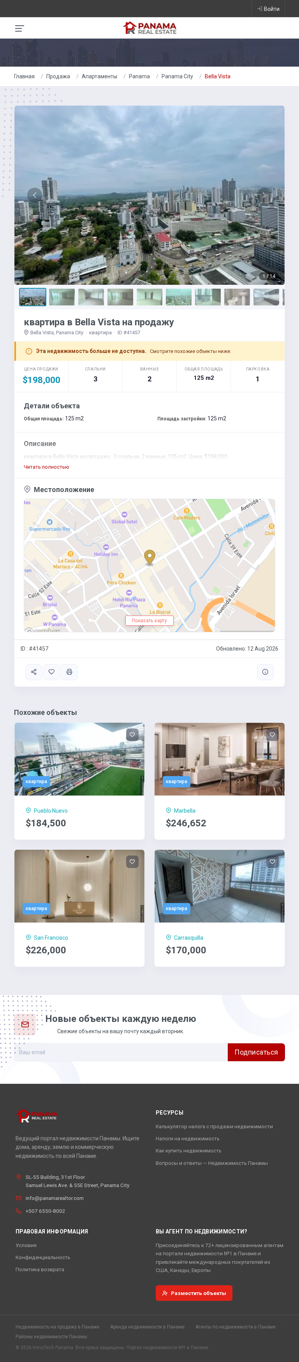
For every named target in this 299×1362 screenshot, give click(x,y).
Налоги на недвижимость (188, 1138)
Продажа (58, 76)
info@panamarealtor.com (55, 1198)
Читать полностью (46, 467)
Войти (272, 9)
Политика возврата (40, 1269)
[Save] (51, 672)
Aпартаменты (99, 76)
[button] (34, 195)
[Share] (34, 672)
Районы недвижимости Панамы (51, 1336)
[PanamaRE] (149, 27)
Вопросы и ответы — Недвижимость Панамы (212, 1163)
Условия (26, 1245)
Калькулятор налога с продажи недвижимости (214, 1126)
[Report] (265, 672)
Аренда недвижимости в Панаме (147, 1327)
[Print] (69, 672)
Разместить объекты (198, 1293)
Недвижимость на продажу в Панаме (57, 1327)
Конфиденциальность (43, 1257)
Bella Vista (217, 76)
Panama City (177, 76)
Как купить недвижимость (189, 1150)
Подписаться (256, 1052)
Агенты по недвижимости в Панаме (235, 1327)
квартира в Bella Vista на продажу (99, 322)
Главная (24, 76)
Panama (139, 76)
